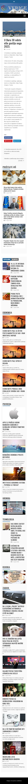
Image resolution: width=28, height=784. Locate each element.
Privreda (7, 404)
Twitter (17, 137)
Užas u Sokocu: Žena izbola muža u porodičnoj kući (14, 507)
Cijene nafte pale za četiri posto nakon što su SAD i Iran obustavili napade (14, 333)
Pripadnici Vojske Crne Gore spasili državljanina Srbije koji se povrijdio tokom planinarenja (14, 242)
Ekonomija (7, 312)
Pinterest (8, 141)
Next (23, 508)
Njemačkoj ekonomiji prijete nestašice (13, 456)
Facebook (8, 137)
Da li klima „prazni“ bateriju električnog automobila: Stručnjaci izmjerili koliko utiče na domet (13, 609)
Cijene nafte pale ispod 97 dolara (12, 362)
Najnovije (15, 259)
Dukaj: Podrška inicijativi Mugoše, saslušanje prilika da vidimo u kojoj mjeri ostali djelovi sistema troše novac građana (14, 215)
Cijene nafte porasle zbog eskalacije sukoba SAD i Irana (14, 390)
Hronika (6, 498)
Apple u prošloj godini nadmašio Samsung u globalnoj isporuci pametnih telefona (13, 426)
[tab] (7, 259)
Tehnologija (8, 519)
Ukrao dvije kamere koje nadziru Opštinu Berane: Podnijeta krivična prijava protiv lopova (13, 189)
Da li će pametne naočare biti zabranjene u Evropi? (14, 730)
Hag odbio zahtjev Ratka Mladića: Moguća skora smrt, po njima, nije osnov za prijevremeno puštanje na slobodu (18, 532)
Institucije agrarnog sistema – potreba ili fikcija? (14, 483)
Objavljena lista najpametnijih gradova (11, 758)
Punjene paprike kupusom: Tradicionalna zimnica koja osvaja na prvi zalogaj (17, 282)
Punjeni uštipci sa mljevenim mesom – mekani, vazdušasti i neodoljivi (14, 576)
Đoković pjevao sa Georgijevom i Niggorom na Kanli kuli (13, 701)
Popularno (6, 259)
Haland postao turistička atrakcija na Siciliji (12, 672)
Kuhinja (6, 567)
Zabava (6, 587)
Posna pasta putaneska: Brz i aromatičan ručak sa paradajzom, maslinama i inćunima (17, 299)
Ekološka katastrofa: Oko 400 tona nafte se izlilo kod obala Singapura (12, 151)
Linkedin (17, 141)
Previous (4, 508)
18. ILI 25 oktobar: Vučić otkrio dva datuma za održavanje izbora (17, 267)
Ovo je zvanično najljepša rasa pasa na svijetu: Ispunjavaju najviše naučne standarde (13, 642)
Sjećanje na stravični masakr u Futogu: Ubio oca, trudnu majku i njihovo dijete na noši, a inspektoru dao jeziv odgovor (18, 553)
